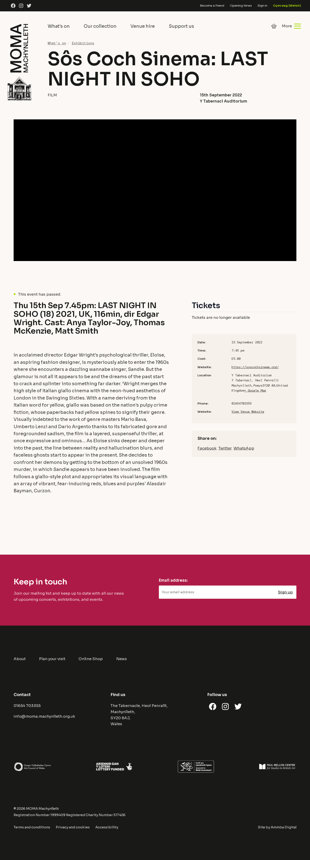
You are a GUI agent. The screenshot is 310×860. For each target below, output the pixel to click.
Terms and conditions (32, 827)
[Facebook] (13, 5)
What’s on (59, 26)
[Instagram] (21, 5)
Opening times (241, 6)
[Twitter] (29, 5)
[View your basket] (274, 26)
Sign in (262, 6)
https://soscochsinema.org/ (255, 367)
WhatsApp (244, 448)
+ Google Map (255, 390)
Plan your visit (52, 658)
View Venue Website (247, 412)
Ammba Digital (283, 827)
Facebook (207, 448)
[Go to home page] (19, 61)
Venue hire (142, 26)
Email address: (173, 580)
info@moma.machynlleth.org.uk (44, 716)
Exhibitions (83, 43)
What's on (57, 43)
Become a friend (212, 6)
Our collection (100, 26)
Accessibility (106, 827)
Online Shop (91, 658)
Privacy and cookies (73, 827)
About (20, 658)
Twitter (225, 448)
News (121, 658)
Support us (181, 26)
